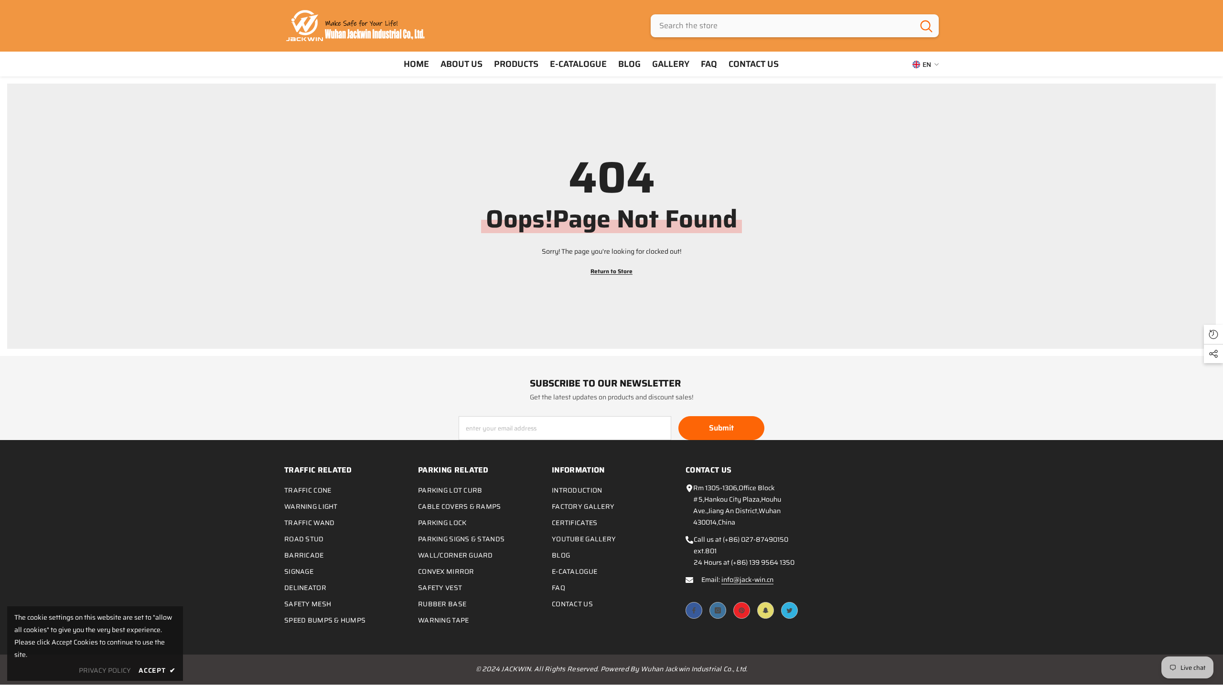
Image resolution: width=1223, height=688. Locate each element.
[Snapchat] (765, 610)
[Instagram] (717, 610)
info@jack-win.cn (747, 579)
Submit (721, 428)
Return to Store (611, 271)
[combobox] (782, 25)
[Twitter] (789, 610)
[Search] (795, 25)
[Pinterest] (741, 610)
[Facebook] (694, 610)
